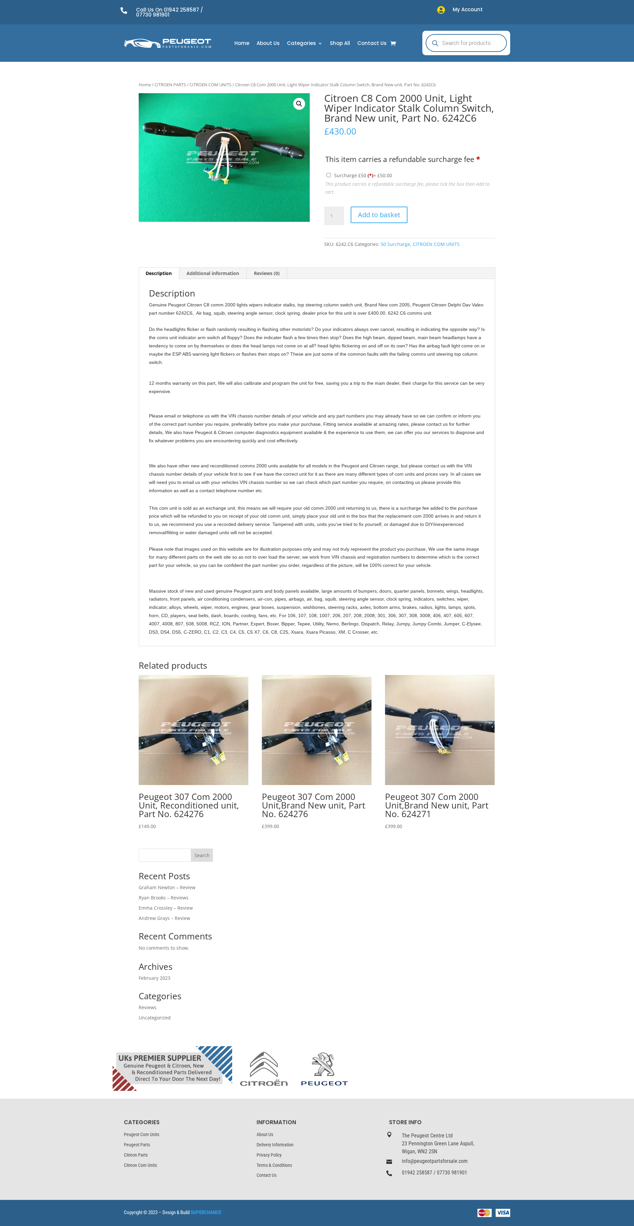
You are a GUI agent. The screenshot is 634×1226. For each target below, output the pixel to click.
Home (241, 44)
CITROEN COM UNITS (210, 85)
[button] (299, 104)
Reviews (148, 1007)
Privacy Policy (269, 1155)
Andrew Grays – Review (164, 918)
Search (202, 855)
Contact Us (372, 44)
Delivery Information (275, 1144)
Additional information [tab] (213, 273)
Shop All (340, 44)
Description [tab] (159, 273)
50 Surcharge (395, 244)
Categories (301, 44)
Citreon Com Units (140, 1165)
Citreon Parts (136, 1155)
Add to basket (379, 214)
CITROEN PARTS (170, 85)
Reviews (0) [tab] (267, 273)
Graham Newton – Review (167, 887)
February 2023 (154, 978)
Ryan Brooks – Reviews (164, 897)
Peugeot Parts (137, 1144)
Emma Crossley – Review (166, 908)
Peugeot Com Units (141, 1134)
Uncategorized (155, 1017)
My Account (468, 9)
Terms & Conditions (274, 1165)
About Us (268, 44)
